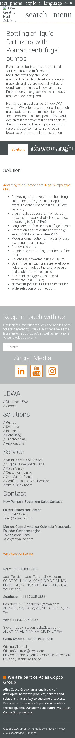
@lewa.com (50, 627)
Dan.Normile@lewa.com (41, 604)
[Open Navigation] (62, 14)
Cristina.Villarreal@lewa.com (23, 651)
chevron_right (53, 148)
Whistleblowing (15, 732)
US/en (58, 3)
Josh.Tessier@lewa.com (43, 577)
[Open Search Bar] (36, 14)
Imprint (32, 732)
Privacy (61, 728)
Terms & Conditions (42, 728)
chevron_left (20, 148)
